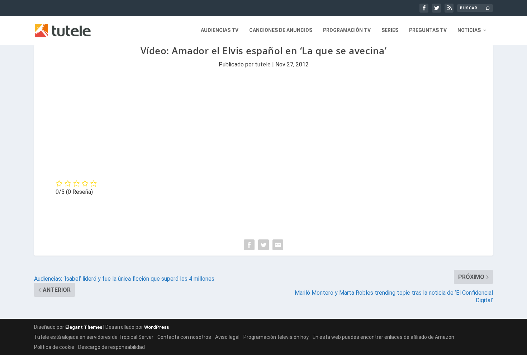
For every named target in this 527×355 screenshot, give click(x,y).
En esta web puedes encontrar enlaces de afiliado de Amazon (383, 337)
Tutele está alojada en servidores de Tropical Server (93, 337)
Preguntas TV (428, 30)
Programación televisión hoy (276, 337)
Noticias (469, 30)
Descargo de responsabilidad (111, 347)
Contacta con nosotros (184, 337)
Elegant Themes (83, 327)
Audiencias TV (219, 30)
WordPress (156, 327)
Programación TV (347, 30)
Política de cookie (54, 347)
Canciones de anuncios (280, 30)
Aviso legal (227, 337)
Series (389, 30)
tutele (263, 64)
